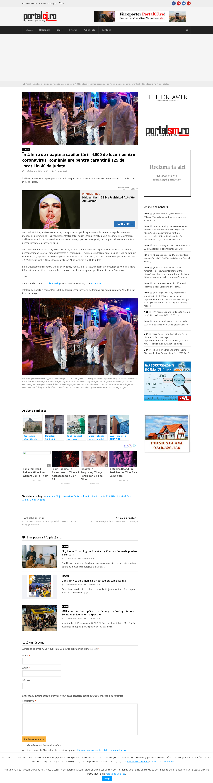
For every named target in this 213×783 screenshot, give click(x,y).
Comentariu (29, 700)
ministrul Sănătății (107, 496)
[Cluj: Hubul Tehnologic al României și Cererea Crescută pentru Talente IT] (39, 556)
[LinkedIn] (184, 3)
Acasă (28, 84)
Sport (59, 29)
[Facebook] (174, 3)
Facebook (96, 283)
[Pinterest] (179, 3)
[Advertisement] (106, 57)
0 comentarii (61, 171)
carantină (50, 496)
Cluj (58, 496)
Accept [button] (107, 778)
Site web (26, 680)
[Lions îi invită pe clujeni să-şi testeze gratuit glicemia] (39, 587)
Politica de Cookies (138, 761)
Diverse (73, 29)
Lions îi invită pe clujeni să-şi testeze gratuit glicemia (94, 580)
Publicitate (89, 29)
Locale (29, 29)
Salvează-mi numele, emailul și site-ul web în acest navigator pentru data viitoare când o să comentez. (72, 695)
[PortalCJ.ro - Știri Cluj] (40, 20)
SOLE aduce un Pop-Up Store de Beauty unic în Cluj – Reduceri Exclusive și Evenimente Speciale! (99, 612)
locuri (86, 496)
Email (26, 667)
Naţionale (44, 29)
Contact (106, 29)
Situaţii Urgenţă (37, 499)
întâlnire (78, 496)
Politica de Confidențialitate (166, 761)
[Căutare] (187, 30)
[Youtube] (189, 3)
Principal (121, 496)
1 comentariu (93, 584)
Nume (26, 655)
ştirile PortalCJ (53, 283)
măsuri (93, 496)
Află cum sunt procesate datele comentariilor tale (101, 749)
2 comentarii (87, 558)
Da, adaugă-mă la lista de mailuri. (44, 744)
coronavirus (67, 496)
